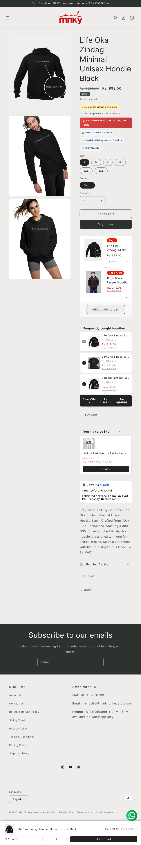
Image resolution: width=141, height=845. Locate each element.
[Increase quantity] (66, 839)
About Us (15, 695)
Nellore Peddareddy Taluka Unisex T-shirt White (106, 453)
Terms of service (104, 812)
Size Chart (91, 414)
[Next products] (128, 431)
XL (120, 162)
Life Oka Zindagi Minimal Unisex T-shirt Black (115, 356)
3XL (101, 170)
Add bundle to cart (106, 309)
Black (87, 185)
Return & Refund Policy (24, 711)
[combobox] (118, 261)
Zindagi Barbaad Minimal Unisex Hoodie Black (115, 377)
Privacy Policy (18, 728)
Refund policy (66, 812)
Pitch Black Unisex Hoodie (117, 280)
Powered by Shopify (44, 812)
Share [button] (87, 589)
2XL (86, 170)
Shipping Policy (19, 753)
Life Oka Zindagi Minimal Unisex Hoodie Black (115, 335)
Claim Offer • (105, 401)
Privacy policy (84, 812)
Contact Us (16, 703)
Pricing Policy (18, 745)
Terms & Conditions (21, 736)
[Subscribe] (99, 662)
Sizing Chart (17, 720)
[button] (8, 18)
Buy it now (106, 224)
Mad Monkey (25, 812)
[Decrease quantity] (46, 839)
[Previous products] (120, 431)
